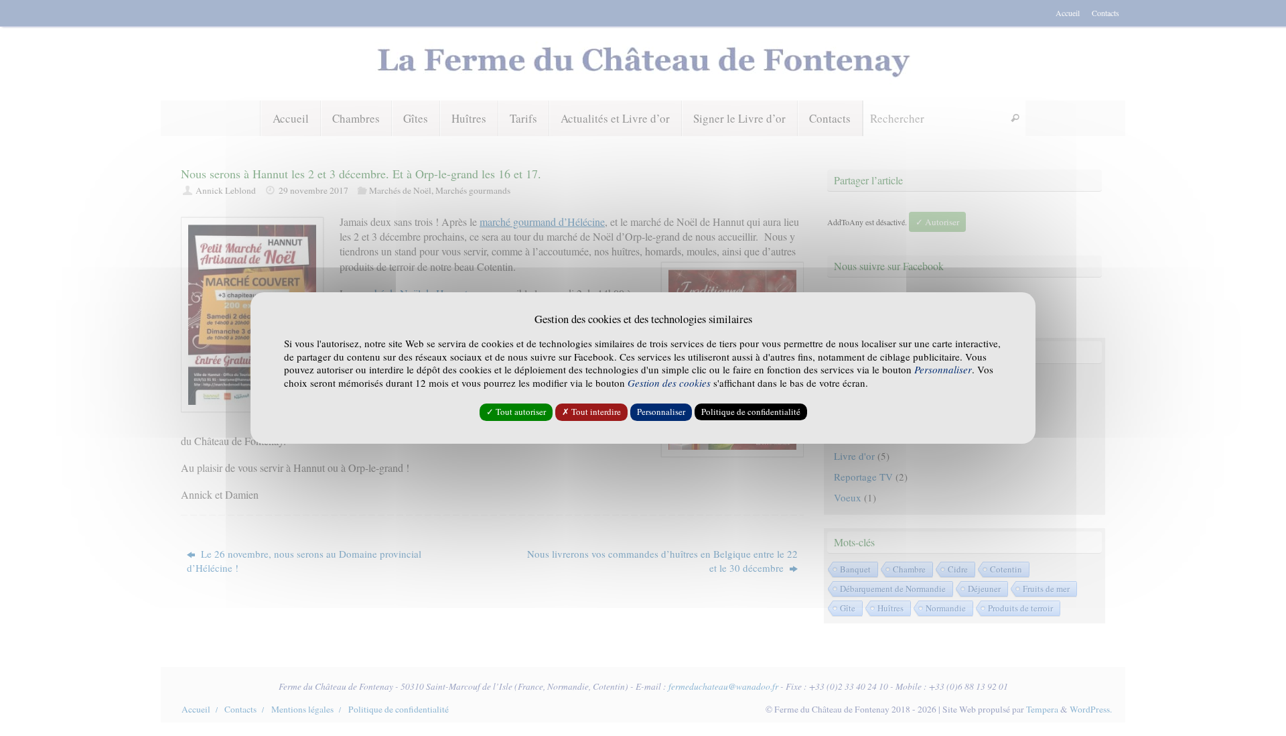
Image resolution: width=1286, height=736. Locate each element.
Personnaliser (661, 412)
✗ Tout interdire (591, 412)
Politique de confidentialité (750, 412)
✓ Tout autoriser (516, 412)
